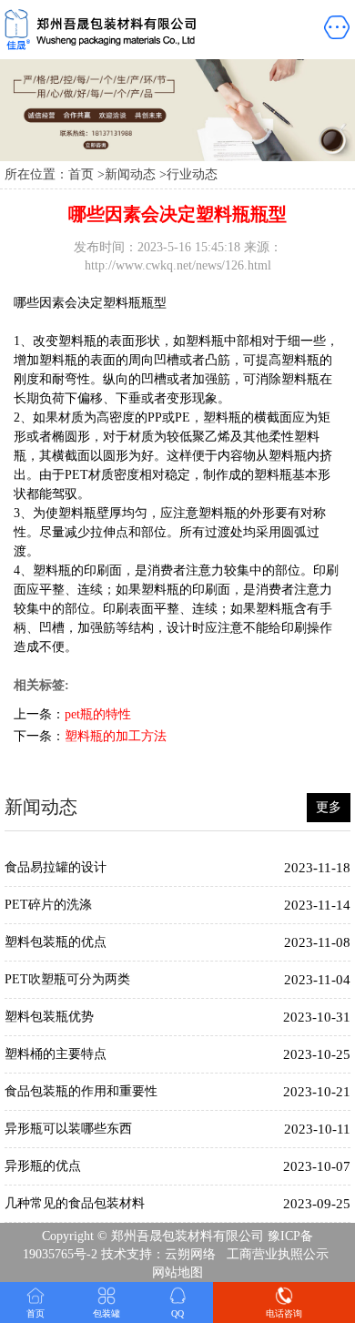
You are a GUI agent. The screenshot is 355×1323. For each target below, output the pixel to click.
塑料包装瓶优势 (49, 1016)
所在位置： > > (111, 174)
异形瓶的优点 (43, 1166)
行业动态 (192, 174)
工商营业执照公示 (278, 1254)
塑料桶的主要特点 (55, 1054)
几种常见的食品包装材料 (75, 1203)
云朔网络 (190, 1254)
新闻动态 (130, 174)
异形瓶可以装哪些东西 (68, 1128)
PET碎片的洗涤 (48, 904)
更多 (328, 807)
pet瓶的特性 (98, 714)
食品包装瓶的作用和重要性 (81, 1091)
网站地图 (177, 1272)
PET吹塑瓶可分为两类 (67, 979)
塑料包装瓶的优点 (55, 942)
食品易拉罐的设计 (55, 867)
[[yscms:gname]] (129, 30)
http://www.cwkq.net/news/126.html (178, 265)
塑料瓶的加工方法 (116, 736)
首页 (81, 174)
